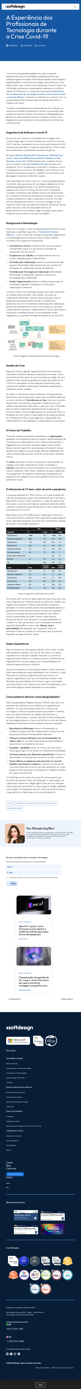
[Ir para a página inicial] (15, 7)
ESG (7, 1187)
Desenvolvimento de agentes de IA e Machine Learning (23, 1126)
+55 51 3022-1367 (14, 1328)
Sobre (8, 1183)
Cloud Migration (11, 1145)
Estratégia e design (14, 1058)
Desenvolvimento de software (19, 1087)
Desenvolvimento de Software (15, 1092)
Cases (9, 1162)
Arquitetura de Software (14, 1136)
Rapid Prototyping (12, 1063)
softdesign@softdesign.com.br (17, 1322)
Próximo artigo (66, 999)
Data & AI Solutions (14, 1111)
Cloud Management (12, 1141)
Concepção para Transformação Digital (19, 1068)
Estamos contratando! (15, 1174)
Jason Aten (21, 161)
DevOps (8, 1150)
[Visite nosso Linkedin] (19, 1354)
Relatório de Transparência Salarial (62, 1368)
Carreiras (11, 1168)
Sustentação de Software (14, 1097)
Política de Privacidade (43, 877)
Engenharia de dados (13, 1121)
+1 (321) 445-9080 (15, 1341)
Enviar (13, 883)
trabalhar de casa (39, 164)
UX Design (9, 1082)
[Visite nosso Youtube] (7, 1354)
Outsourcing (10, 1106)
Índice (40, 1385)
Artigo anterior (15, 999)
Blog (8, 1165)
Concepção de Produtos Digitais (16, 1073)
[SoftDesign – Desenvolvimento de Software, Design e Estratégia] (19, 1028)
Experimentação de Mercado (15, 1078)
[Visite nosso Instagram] (15, 1354)
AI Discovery (10, 1116)
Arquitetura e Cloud (14, 1130)
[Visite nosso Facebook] (11, 1354)
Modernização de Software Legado (17, 1102)
